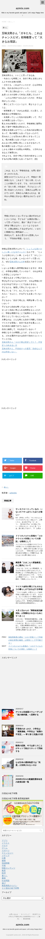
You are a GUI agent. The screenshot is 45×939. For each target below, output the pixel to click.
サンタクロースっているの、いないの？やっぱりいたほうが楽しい (29, 512)
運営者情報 (26, 919)
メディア (5, 856)
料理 (4, 873)
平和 (4, 866)
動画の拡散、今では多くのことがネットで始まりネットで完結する (29, 748)
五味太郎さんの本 (17, 262)
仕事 (4, 858)
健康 (4, 861)
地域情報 (5, 863)
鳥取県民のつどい (9, 886)
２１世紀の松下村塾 (10, 888)
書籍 (4, 878)
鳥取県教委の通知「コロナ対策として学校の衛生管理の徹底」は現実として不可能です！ (25, 640)
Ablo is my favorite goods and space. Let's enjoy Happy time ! (22, 929)
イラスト (5, 843)
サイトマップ (25, 914)
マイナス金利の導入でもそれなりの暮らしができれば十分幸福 (29, 587)
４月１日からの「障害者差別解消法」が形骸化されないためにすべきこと (29, 613)
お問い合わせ (13, 914)
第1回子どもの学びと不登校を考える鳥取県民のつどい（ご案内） (25, 916)
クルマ (5, 846)
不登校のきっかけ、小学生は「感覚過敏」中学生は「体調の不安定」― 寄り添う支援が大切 (29, 731)
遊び (4, 883)
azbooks (13, 493)
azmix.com (22, 8)
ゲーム (5, 848)
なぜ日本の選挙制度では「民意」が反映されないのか (28, 763)
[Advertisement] (22, 383)
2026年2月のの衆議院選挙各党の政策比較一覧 (29, 780)
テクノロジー (7, 853)
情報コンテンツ (8, 868)
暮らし (6, 487)
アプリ (5, 841)
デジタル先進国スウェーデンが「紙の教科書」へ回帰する (29, 713)
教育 (4, 871)
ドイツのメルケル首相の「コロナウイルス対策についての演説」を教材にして (29, 538)
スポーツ (5, 851)
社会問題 (5, 881)
